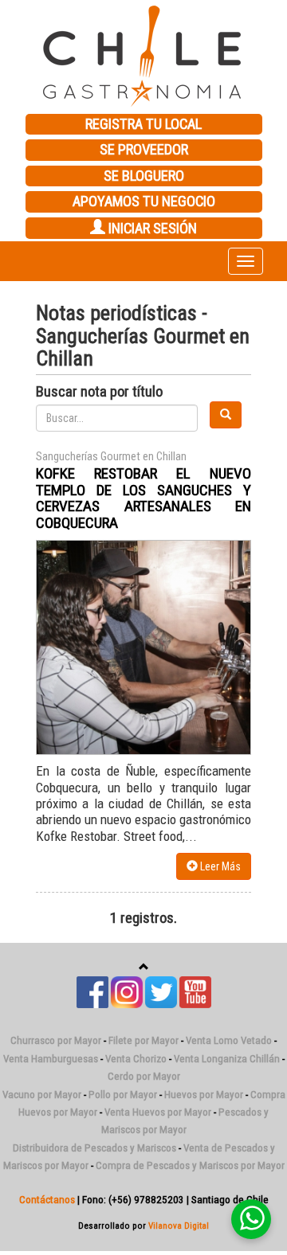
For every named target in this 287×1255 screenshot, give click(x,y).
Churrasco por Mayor (55, 1040)
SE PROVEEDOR (144, 149)
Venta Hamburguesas (50, 1059)
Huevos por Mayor (203, 1095)
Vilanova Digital (178, 1225)
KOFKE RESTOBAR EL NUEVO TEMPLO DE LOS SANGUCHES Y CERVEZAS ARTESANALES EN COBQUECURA (143, 498)
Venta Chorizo (136, 1059)
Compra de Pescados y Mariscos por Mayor (190, 1165)
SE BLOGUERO (144, 176)
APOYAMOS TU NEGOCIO (144, 201)
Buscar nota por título (99, 392)
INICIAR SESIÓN (151, 228)
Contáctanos (47, 1200)
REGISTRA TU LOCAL (143, 124)
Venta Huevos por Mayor (157, 1112)
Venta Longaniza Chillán (227, 1059)
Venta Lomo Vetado (229, 1040)
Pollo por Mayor (122, 1095)
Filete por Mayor (143, 1040)
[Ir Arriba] (144, 967)
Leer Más (219, 866)
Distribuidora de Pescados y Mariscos (94, 1148)
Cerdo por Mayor (144, 1076)
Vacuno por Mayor (41, 1095)
